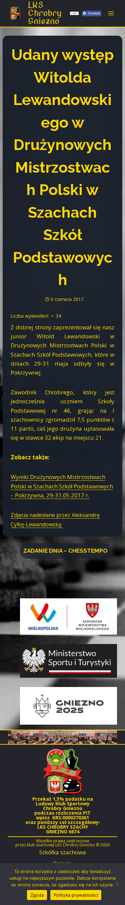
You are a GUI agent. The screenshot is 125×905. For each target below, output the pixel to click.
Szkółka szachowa (62, 852)
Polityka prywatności (76, 895)
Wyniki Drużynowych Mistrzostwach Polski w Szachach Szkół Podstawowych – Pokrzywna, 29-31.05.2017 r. (62, 486)
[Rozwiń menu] (111, 13)
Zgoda (37, 895)
